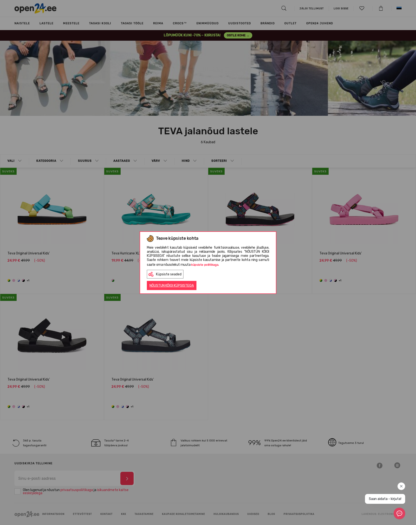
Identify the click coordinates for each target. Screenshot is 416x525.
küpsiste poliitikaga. (205, 264)
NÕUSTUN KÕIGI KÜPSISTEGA (172, 286)
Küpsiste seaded (169, 274)
